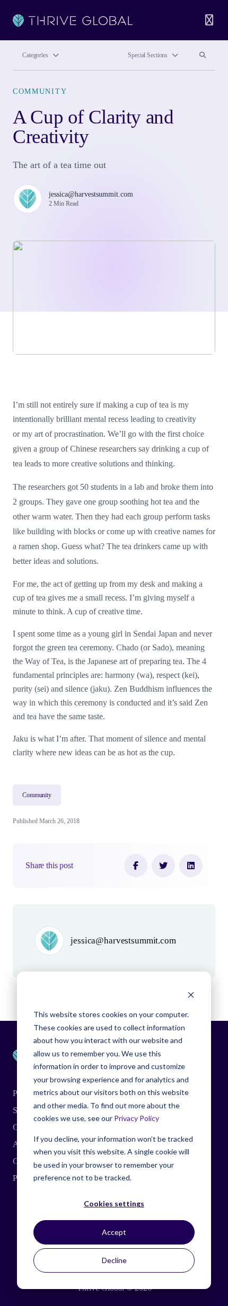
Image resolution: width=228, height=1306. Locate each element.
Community (40, 91)
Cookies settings (114, 1203)
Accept (114, 1232)
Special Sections (148, 55)
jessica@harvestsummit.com (91, 194)
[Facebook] (135, 865)
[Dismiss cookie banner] (191, 994)
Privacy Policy (136, 1118)
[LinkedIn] (191, 865)
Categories (35, 55)
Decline (114, 1260)
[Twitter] (163, 865)
